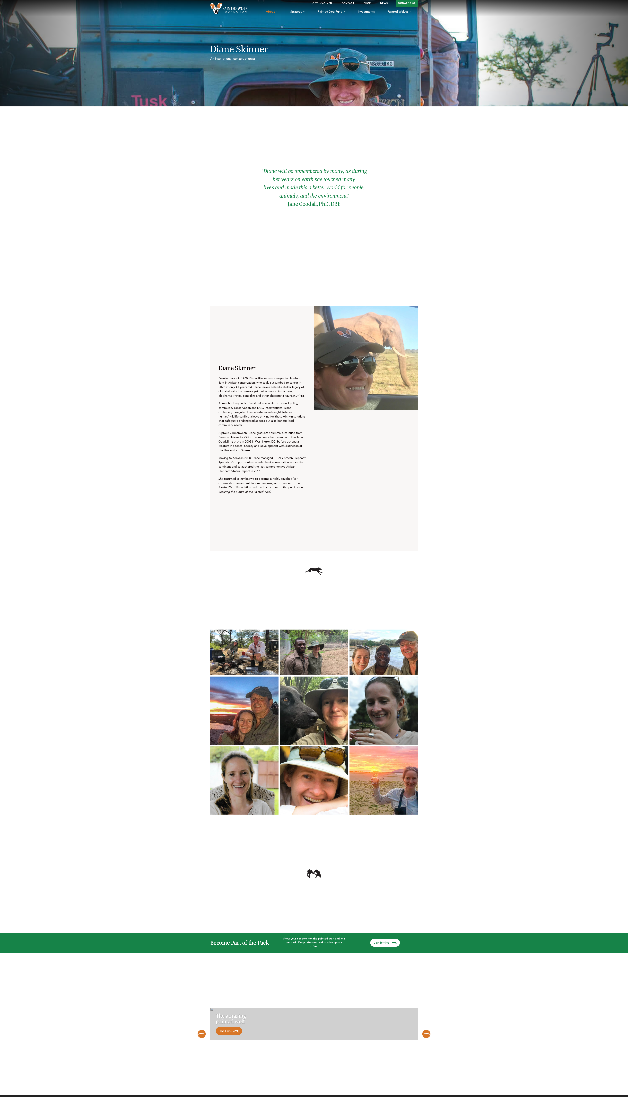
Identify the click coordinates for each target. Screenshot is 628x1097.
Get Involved (322, 3)
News (384, 3)
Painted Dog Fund (330, 11)
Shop (367, 3)
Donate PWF (407, 3)
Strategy (296, 11)
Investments (366, 11)
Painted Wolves (398, 11)
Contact (347, 3)
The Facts (225, 1031)
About (270, 11)
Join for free (381, 943)
